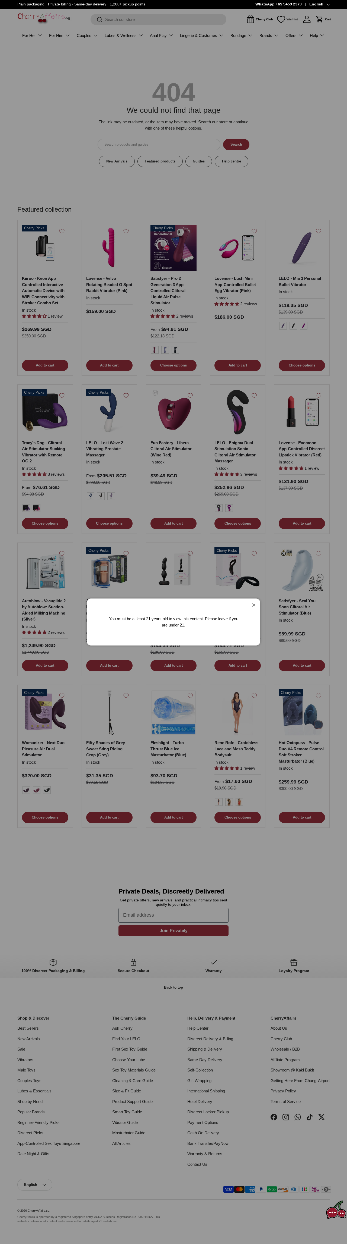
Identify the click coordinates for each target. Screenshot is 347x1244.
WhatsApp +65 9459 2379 (278, 4)
